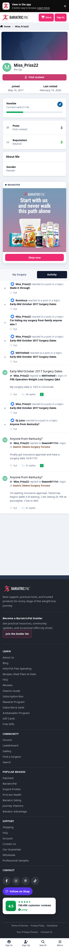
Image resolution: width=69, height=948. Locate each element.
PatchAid (8, 778)
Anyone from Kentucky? (24, 424)
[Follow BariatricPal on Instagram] (16, 881)
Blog (5, 663)
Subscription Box (13, 696)
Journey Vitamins (13, 805)
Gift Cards (9, 718)
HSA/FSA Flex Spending (17, 668)
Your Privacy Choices (27, 932)
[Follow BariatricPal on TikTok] (35, 881)
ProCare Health (12, 794)
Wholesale (9, 855)
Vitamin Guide (11, 691)
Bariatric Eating (12, 800)
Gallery (7, 751)
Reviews (8, 685)
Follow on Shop (20, 891)
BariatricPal (10, 783)
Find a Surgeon (12, 756)
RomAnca (21, 300)
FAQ (5, 679)
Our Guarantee (12, 849)
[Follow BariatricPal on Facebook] (6, 881)
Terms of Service (19, 925)
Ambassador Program (16, 713)
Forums (7, 740)
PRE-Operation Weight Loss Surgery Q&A (35, 379)
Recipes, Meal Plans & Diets (19, 674)
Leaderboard (10, 745)
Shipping (8, 827)
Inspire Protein (12, 789)
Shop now (34, 257)
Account (8, 838)
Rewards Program (14, 702)
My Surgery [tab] (19, 274)
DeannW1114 (50, 443)
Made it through (20, 288)
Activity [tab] (52, 274)
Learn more (7, 6)
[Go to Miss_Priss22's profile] (4, 372)
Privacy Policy (37, 925)
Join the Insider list (17, 633)
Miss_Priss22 (23, 284)
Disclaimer (52, 925)
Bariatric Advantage (15, 811)
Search (7, 762)
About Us (8, 657)
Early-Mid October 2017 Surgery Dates (33, 304)
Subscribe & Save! (13, 707)
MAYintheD (22, 352)
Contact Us (9, 844)
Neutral (17, 143)
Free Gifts (8, 724)
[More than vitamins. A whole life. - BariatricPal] (34, 220)
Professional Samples (16, 860)
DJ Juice (20, 420)
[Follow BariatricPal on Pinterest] (26, 881)
